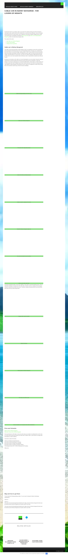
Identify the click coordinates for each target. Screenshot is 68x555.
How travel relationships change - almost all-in (10, 542)
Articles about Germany (26, 6)
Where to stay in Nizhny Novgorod (11, 430)
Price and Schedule (11, 42)
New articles (39, 6)
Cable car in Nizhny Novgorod (13, 41)
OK (46, 553)
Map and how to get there (12, 43)
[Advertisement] (24, 23)
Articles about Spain (11, 6)
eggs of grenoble (25, 35)
